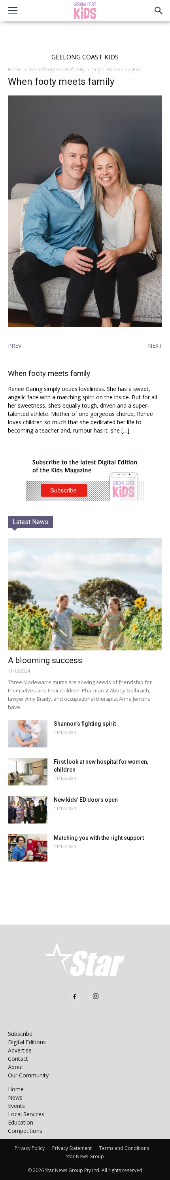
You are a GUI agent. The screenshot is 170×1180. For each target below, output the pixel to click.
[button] (159, 10)
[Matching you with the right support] (27, 848)
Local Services (26, 1114)
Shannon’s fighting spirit (85, 724)
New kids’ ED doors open (86, 800)
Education (20, 1122)
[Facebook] (74, 997)
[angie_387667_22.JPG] (85, 325)
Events (16, 1105)
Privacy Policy (30, 1148)
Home (15, 69)
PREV (14, 345)
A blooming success (45, 660)
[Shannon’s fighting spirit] (27, 733)
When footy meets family (57, 69)
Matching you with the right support (99, 838)
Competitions (25, 1130)
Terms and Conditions (124, 1148)
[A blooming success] (85, 594)
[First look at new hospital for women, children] (27, 771)
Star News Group (85, 1156)
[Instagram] (96, 997)
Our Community (28, 1075)
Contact (18, 1058)
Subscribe (20, 1033)
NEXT (155, 345)
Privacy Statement (72, 1148)
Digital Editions (27, 1042)
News (15, 1097)
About (15, 1067)
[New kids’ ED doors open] (27, 810)
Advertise (20, 1050)
